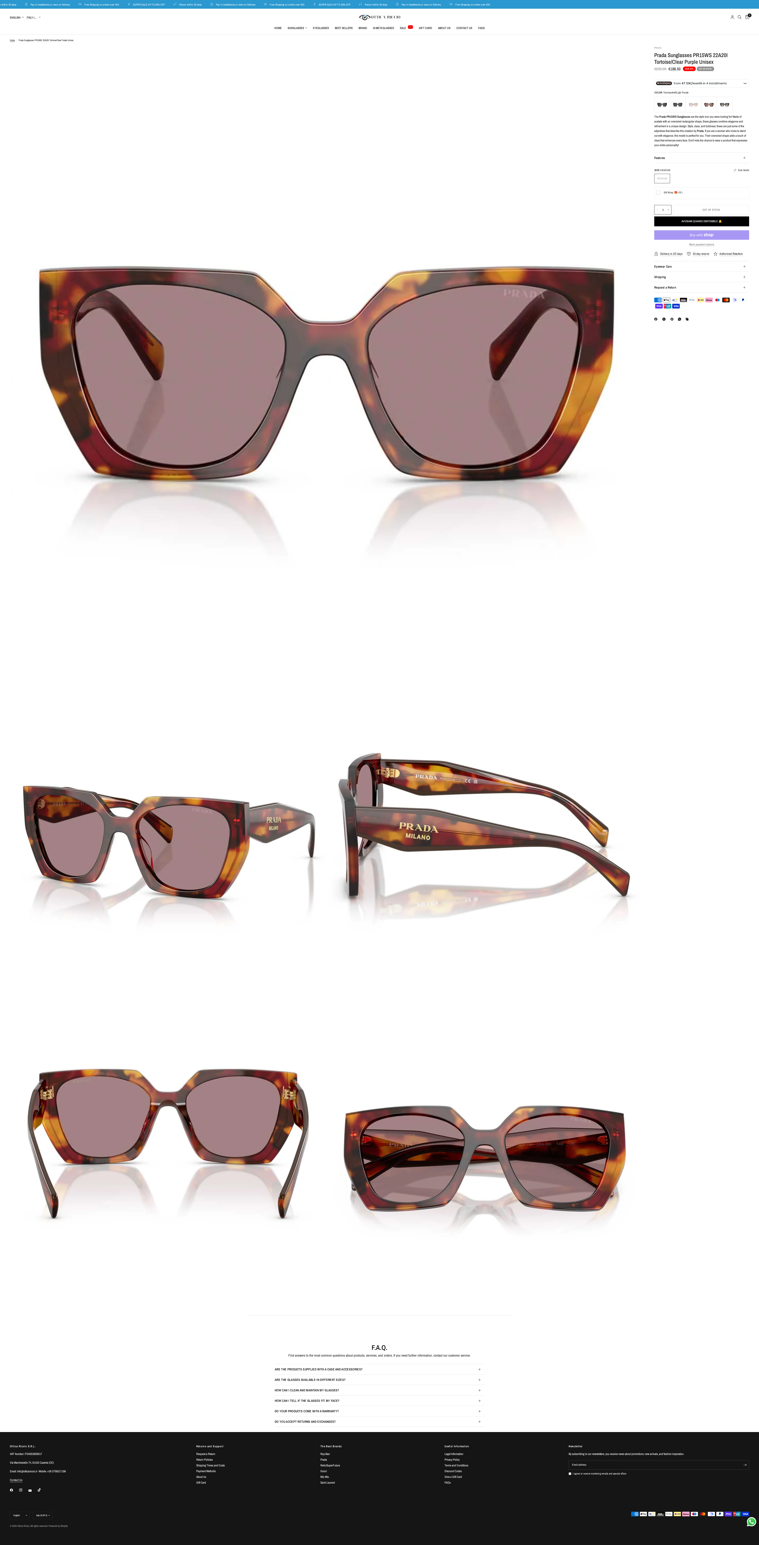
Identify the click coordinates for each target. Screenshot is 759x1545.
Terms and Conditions (456, 1465)
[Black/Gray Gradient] (725, 104)
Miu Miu (324, 1477)
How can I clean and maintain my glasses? (307, 1390)
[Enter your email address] (745, 1465)
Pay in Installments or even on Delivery (184, 4)
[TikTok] (42, 1490)
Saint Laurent (327, 1482)
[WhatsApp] (680, 319)
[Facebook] (656, 319)
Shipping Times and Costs (210, 1465)
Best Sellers (344, 28)
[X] (664, 319)
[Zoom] (634, 54)
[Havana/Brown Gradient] (693, 104)
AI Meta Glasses (383, 28)
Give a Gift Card (453, 1477)
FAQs (481, 28)
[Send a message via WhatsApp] (751, 1521)
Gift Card (425, 28)
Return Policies (204, 1460)
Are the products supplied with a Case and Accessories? (319, 1369)
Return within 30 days (139, 4)
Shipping (660, 277)
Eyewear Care (663, 266)
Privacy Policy (452, 1460)
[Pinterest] (672, 319)
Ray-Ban (325, 1454)
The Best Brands (331, 1446)
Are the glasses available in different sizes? (310, 1380)
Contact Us (464, 28)
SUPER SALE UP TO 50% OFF (97, 4)
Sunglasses (296, 28)
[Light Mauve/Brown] (709, 104)
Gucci (323, 1471)
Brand (363, 28)
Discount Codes (453, 1471)
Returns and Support (210, 1446)
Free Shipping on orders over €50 (50, 4)
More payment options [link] (701, 244)
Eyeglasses (321, 28)
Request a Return (665, 287)
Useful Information (457, 1446)
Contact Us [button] (16, 1480)
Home (278, 28)
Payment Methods (206, 1471)
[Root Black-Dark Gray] (662, 104)
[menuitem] (278, 28)
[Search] (739, 17)
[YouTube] (32, 1490)
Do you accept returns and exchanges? (305, 1421)
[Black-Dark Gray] (678, 104)
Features (659, 158)
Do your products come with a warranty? (307, 1411)
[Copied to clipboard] (687, 319)
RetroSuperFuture (330, 1465)
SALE (403, 28)
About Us (444, 28)
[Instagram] (23, 1490)
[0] (746, 17)
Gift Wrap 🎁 (673, 192)
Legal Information (454, 1454)
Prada (323, 1460)
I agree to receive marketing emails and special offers (599, 1473)
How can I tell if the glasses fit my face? (307, 1400)
